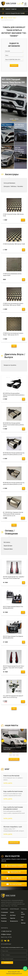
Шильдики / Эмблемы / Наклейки (13, 186)
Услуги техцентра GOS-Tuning (15, 13)
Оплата (12, 912)
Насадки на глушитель (10, 365)
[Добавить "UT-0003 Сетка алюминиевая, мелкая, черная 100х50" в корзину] (23, 279)
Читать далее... (8, 783)
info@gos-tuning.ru (6, 934)
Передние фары (8, 549)
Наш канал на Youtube (16, 884)
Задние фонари (8, 545)
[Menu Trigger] (25, 3)
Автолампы (7, 542)
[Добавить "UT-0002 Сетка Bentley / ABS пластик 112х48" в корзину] (23, 249)
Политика (3, 921)
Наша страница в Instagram (15, 865)
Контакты (4, 918)
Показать (14, 65)
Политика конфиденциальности (14, 973)
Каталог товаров (10, 9)
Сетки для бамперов (9, 183)
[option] (14, 100)
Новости (3, 915)
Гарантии (12, 918)
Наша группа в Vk (15, 872)
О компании (4, 912)
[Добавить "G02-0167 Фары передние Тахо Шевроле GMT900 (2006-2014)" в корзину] (23, 642)
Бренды (23, 923)
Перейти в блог (14, 842)
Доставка (12, 915)
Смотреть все (14, 759)
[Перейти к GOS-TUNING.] (2, 18)
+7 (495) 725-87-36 (6, 931)
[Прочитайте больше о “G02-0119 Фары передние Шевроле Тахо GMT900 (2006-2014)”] (23, 612)
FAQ (22, 920)
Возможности (14, 921)
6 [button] (17, 754)
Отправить (7, 962)
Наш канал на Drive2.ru (15, 878)
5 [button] (14, 754)
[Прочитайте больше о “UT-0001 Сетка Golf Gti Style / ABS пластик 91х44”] (23, 220)
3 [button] (14, 120)
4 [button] (10, 754)
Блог (22, 917)
